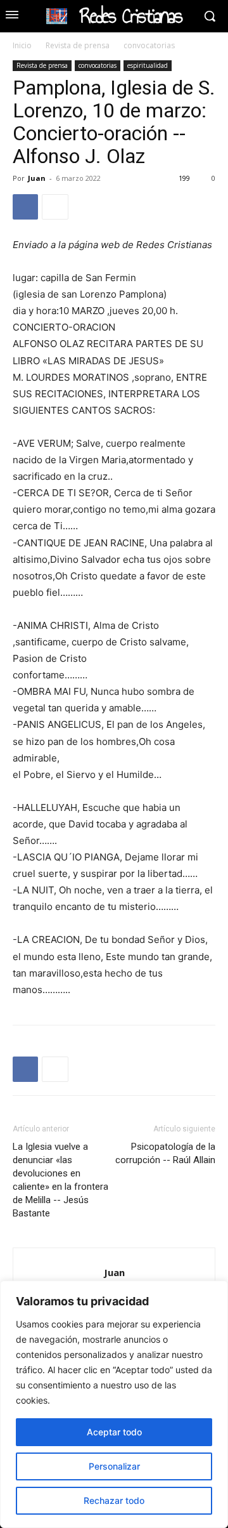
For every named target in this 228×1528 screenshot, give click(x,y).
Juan (37, 178)
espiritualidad (147, 65)
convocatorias (149, 45)
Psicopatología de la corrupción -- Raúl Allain (165, 1153)
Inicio (22, 45)
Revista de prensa (78, 45)
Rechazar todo (114, 1500)
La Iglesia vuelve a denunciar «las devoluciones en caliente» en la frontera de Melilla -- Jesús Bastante (60, 1180)
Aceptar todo (114, 1431)
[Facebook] (25, 207)
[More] (55, 207)
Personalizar (114, 1466)
